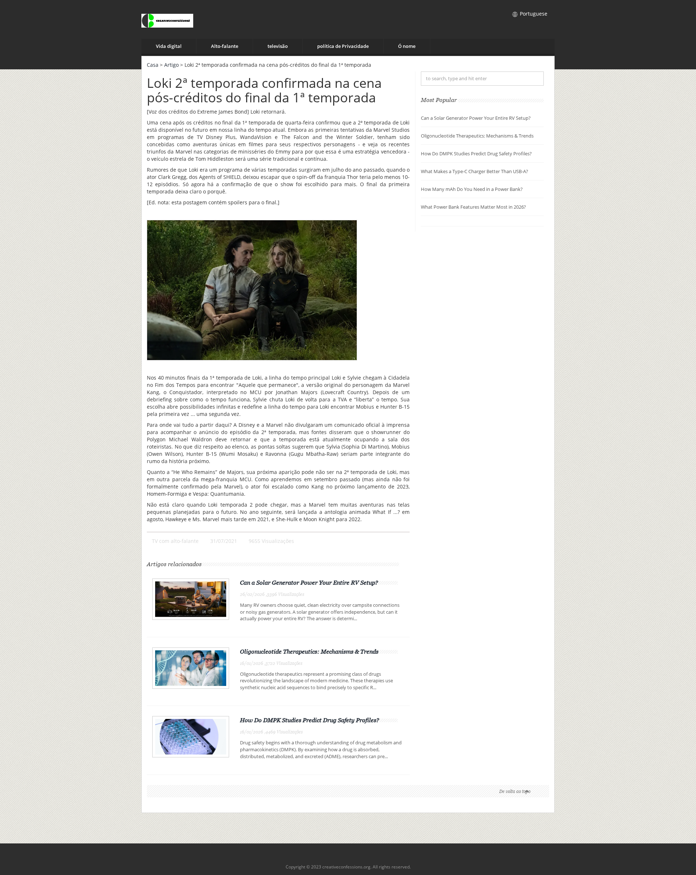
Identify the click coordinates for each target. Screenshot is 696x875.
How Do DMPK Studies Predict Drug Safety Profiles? (309, 720)
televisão (278, 46)
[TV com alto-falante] (167, 19)
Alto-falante (224, 46)
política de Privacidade (343, 46)
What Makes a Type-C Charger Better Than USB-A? (474, 171)
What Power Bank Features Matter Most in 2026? (473, 207)
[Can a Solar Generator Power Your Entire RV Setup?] (190, 598)
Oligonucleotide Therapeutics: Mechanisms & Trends (309, 651)
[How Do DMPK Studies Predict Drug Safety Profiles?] (190, 736)
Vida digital (169, 46)
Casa (152, 64)
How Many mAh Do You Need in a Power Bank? (472, 189)
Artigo (171, 64)
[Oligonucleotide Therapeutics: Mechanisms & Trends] (190, 667)
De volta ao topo (514, 791)
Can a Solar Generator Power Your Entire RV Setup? (309, 582)
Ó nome (406, 46)
